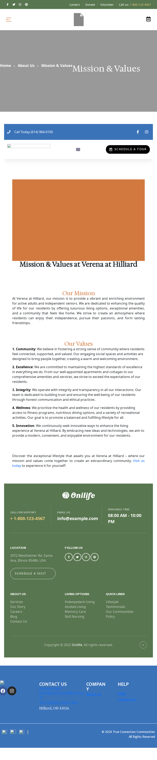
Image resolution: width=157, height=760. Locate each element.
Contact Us (127, 700)
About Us (93, 695)
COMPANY (95, 686)
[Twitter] (77, 557)
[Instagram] (86, 557)
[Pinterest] (95, 557)
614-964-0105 (50, 689)
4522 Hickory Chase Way (58, 703)
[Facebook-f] (69, 557)
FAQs (122, 694)
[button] (78, 149)
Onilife (77, 645)
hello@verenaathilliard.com (61, 695)
